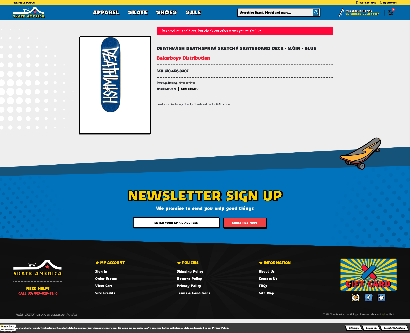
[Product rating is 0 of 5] (187, 83)
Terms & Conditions (193, 292)
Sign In (101, 271)
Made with (376, 314)
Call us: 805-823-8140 (37, 293)
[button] (8, 328)
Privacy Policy (189, 285)
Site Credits (105, 292)
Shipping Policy (190, 271)
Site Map (266, 292)
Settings (353, 328)
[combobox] (279, 12)
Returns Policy (189, 278)
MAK (391, 314)
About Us (267, 271)
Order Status (106, 278)
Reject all (371, 328)
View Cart (103, 285)
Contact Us (268, 278)
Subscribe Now (244, 223)
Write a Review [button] (189, 88)
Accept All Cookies (394, 328)
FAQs (263, 285)
